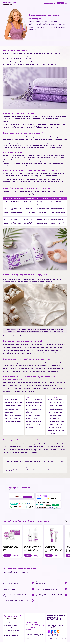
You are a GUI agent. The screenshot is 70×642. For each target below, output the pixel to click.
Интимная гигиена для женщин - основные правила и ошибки (26, 45)
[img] (10, 3)
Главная (5, 45)
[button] (49, 3)
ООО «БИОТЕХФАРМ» (31, 622)
